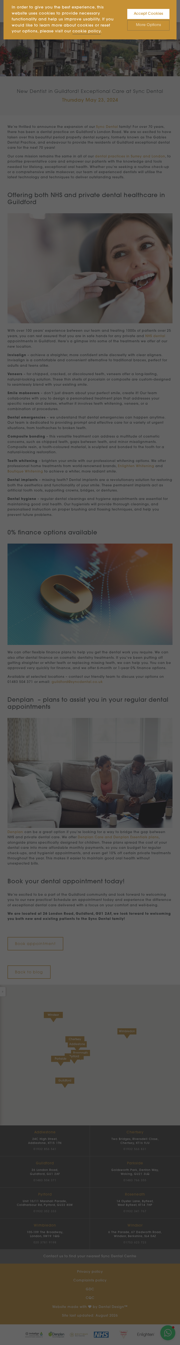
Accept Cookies (148, 14)
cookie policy (86, 31)
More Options (148, 25)
